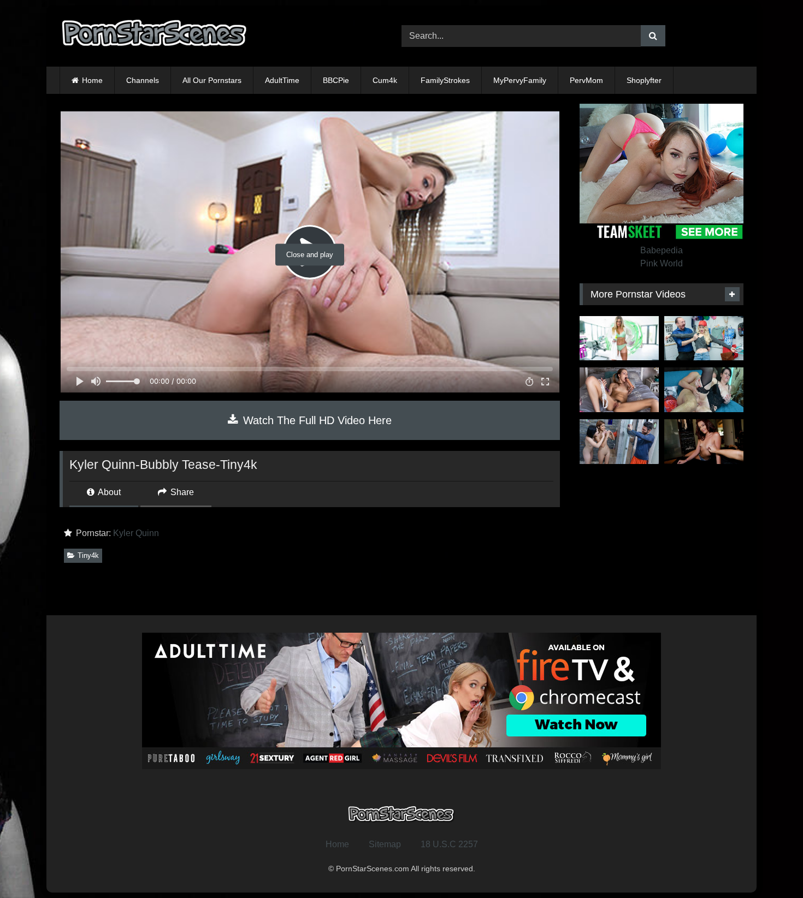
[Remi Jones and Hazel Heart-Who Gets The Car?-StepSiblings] (619, 441)
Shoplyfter (644, 80)
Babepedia (661, 250)
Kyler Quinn (136, 533)
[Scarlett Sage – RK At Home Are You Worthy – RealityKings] (619, 389)
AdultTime (282, 80)
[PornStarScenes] (155, 36)
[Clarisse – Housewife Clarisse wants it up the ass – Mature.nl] (703, 389)
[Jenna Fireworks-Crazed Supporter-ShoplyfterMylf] (703, 338)
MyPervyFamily (519, 80)
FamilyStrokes (445, 80)
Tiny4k (88, 555)
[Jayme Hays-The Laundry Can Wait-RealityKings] (703, 441)
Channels (142, 80)
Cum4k (385, 80)
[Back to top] (769, 865)
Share (181, 492)
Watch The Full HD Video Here (316, 420)
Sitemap (385, 844)
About (108, 492)
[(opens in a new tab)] (619, 338)
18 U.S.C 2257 (449, 844)
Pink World (661, 263)
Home (92, 80)
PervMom (586, 80)
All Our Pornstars (211, 80)
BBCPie (336, 80)
